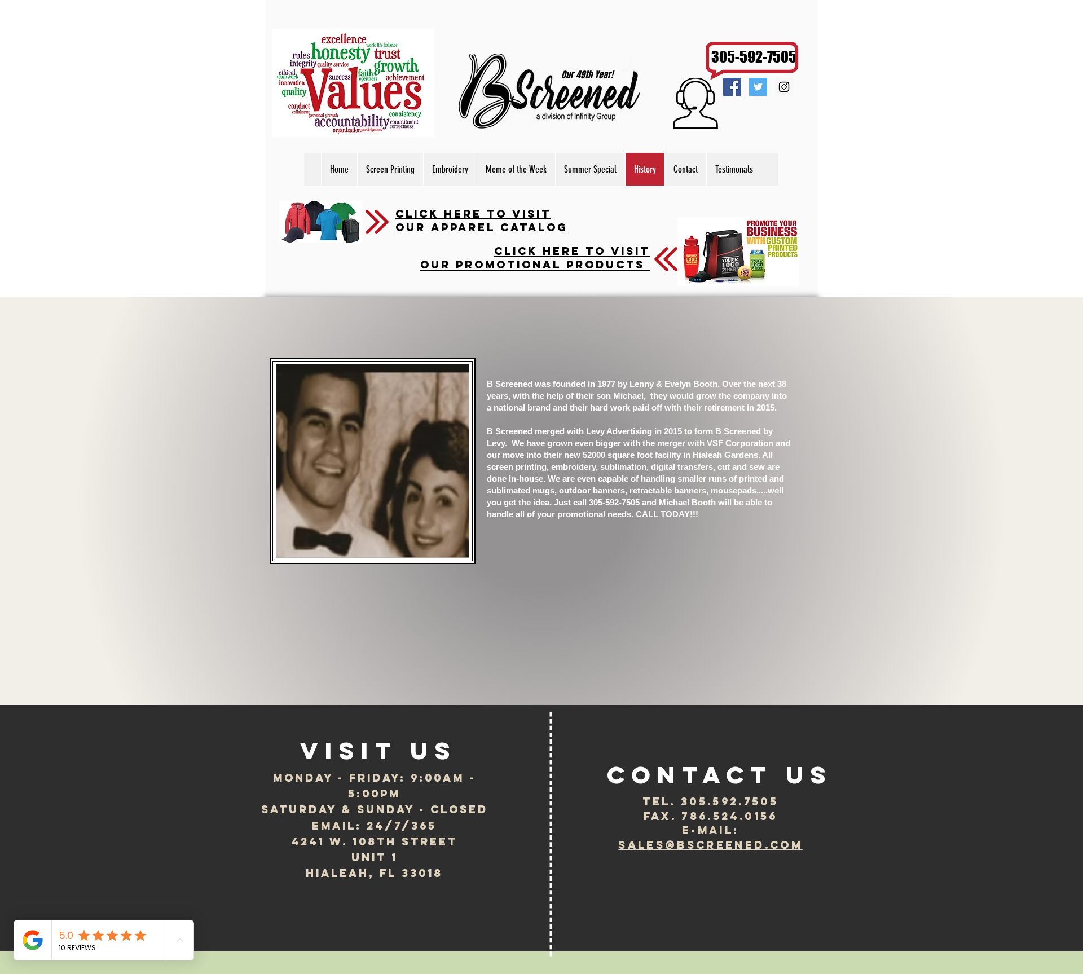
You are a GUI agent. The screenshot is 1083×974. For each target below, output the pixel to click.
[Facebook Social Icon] (732, 87)
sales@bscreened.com (710, 845)
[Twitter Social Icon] (758, 87)
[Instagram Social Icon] (784, 87)
